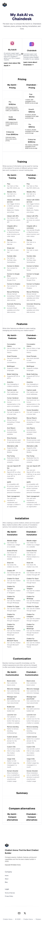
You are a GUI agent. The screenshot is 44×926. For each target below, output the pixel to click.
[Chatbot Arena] (4, 4)
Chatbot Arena (28, 919)
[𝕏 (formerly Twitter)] (25, 913)
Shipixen (38, 919)
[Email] (19, 913)
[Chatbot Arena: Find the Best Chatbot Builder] (22, 845)
